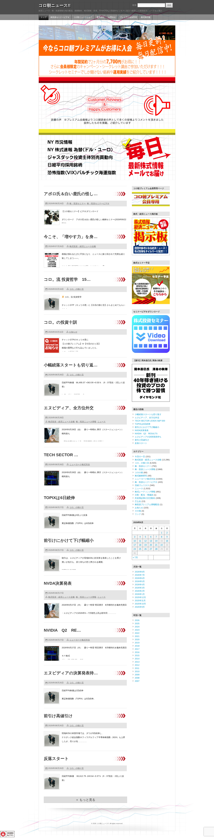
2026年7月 (140, 575)
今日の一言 (140, 456)
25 (140, 549)
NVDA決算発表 (58, 583)
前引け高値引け (58, 716)
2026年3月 (140, 588)
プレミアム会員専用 (128, 17)
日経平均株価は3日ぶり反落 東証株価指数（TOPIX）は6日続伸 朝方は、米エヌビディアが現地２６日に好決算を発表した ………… (92, 523)
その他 (138, 511)
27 (151, 549)
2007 (137, 681)
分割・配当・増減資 (144, 495)
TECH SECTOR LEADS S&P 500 (150, 421)
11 (140, 541)
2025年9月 (140, 607)
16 (167, 541)
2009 (137, 674)
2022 (137, 633)
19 (145, 545)
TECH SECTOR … (61, 455)
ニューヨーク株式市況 (79, 464)
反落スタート (56, 758)
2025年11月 (140, 600)
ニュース (101, 421)
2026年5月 (140, 581)
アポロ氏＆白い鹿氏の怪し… (71, 194)
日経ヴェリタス (142, 485)
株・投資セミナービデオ (98, 203)
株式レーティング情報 (145, 492)
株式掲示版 (145, 17)
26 (145, 549)
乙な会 (138, 501)
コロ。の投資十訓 (60, 322)
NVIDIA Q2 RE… (62, 630)
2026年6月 (140, 578)
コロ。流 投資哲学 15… (67, 279)
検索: (134, 5)
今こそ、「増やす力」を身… (71, 236)
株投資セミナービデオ (60, 17)
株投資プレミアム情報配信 (147, 504)
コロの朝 (139, 472)
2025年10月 (140, 604)
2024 (137, 627)
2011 (137, 668)
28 (156, 549)
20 (151, 545)
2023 (137, 630)
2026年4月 (140, 584)
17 (134, 545)
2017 (137, 649)
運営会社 (100, 17)
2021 (137, 636)
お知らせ (73, 332)
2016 (137, 652)
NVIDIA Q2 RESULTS (146, 433)
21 (156, 545)
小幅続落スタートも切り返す (148, 414)
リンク (138, 514)
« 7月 (135, 557)
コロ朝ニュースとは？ (83, 17)
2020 (137, 639)
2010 (137, 671)
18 (140, 545)
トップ (43, 17)
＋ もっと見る (85, 799)
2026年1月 (140, 594)
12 (145, 541)
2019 (137, 643)
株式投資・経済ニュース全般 (82, 246)
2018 (137, 646)
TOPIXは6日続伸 (59, 497)
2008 (137, 678)
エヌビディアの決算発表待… (71, 673)
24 (134, 549)
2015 (137, 655)
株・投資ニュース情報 (86, 421)
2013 (137, 662)
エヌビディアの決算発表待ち (148, 437)
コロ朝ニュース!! (54, 5)
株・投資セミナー (77, 203)
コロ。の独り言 (76, 289)
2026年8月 (140, 572)
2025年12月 (140, 597)
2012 (137, 665)
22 (161, 545)
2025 (137, 623)
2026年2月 (140, 591)
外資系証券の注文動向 (145, 498)
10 (134, 541)
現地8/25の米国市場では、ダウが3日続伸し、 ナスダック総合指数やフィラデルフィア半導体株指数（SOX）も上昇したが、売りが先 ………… (93, 737)
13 (151, 541)
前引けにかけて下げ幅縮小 (69, 540)
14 (156, 541)
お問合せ (112, 17)
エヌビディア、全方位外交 (69, 408)
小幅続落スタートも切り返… (71, 365)
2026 (137, 620)
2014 (137, 658)
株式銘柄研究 (141, 476)
